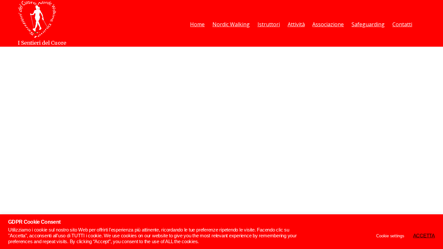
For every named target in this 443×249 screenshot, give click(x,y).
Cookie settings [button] (390, 235)
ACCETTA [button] (424, 235)
